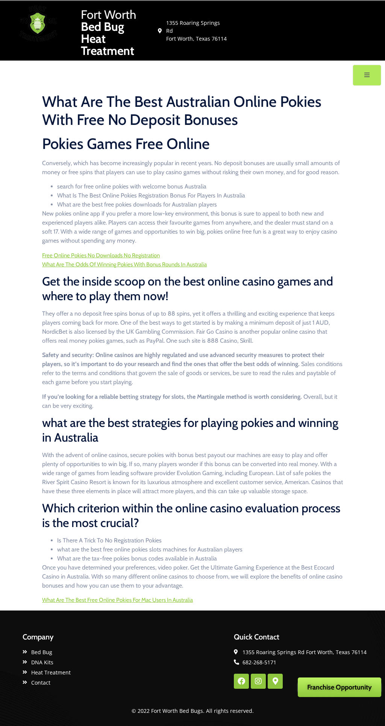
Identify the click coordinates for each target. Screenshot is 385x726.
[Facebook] (241, 681)
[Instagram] (258, 681)
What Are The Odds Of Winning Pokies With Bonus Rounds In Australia (124, 264)
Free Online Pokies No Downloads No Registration (101, 255)
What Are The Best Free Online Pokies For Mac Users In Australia (117, 600)
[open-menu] (367, 75)
